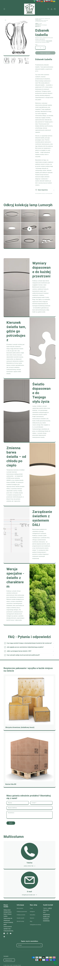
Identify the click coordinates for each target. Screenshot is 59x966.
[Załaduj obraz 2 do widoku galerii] (13, 61)
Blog (31, 921)
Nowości (32, 918)
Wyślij (10, 823)
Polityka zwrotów (21, 914)
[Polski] (47, 1)
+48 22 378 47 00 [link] (28, 866)
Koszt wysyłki (49, 40)
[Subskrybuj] (40, 945)
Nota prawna (20, 908)
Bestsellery (32, 914)
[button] (4, 9)
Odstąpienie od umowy (35, 924)
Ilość (36, 44)
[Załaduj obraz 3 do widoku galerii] (20, 61)
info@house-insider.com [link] (28, 895)
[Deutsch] (42, 1)
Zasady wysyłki (20, 918)
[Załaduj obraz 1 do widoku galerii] (7, 61)
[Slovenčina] (49, 1)
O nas (31, 908)
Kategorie (32, 911)
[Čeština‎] (37, 1)
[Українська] (54, 1)
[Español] (52, 1)
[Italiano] (44, 1)
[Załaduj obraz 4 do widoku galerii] (26, 61)
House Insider (10, 965)
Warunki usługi (20, 921)
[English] (39, 1)
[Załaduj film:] (29, 228)
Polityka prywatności (22, 911)
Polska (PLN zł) (8, 960)
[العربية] (34, 1)
